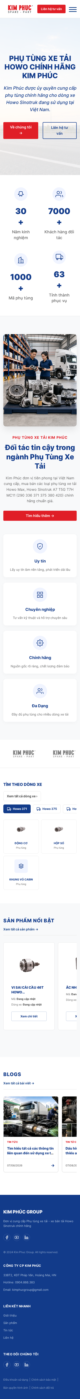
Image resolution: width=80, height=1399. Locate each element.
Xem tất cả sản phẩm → (20, 929)
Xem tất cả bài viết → (18, 1083)
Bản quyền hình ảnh (15, 1387)
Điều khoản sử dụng (15, 1379)
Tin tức (8, 1330)
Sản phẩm (10, 1323)
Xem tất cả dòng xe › (22, 796)
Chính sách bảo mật (43, 1379)
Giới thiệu (10, 1315)
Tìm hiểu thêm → (40, 515)
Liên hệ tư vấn (51, 9)
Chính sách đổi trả (42, 1387)
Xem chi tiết (29, 1016)
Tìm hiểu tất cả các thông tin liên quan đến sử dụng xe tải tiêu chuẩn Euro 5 (30, 1153)
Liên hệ (8, 1337)
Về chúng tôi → (21, 130)
